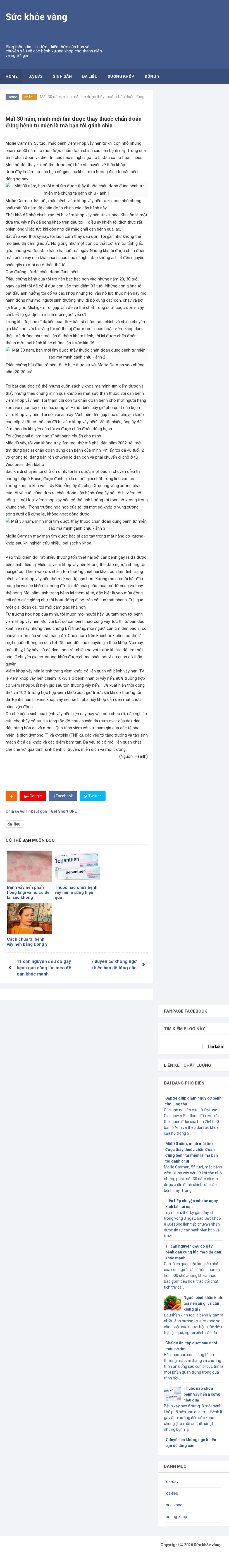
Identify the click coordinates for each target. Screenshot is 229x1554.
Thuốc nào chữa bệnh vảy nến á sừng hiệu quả (76, 892)
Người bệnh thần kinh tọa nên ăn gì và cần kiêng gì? (202, 1303)
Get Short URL (64, 811)
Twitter (94, 796)
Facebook (64, 796)
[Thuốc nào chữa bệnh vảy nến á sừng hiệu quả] (77, 866)
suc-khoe (174, 1505)
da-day (172, 1481)
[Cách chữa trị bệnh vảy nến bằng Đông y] (29, 918)
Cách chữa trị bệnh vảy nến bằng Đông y (27, 942)
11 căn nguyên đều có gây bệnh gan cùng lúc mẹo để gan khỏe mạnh (44, 968)
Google (35, 796)
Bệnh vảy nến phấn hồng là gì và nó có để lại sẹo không (28, 892)
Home (12, 97)
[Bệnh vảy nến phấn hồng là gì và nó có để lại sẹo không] (29, 866)
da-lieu (29, 97)
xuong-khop (176, 1516)
